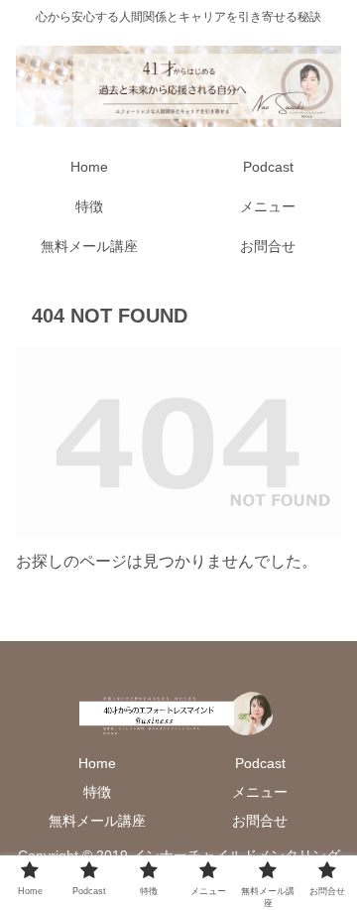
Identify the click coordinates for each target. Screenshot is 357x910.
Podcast (260, 763)
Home (97, 763)
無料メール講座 (97, 821)
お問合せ (260, 821)
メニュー (260, 792)
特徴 (97, 792)
